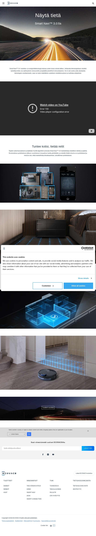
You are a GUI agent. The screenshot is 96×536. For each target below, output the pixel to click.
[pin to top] (92, 504)
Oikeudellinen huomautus (32, 521)
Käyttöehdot (19, 521)
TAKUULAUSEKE (55, 489)
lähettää (88, 448)
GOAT (5, 492)
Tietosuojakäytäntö (8, 521)
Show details (83, 278)
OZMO (29, 489)
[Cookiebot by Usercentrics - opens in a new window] (83, 248)
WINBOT (6, 489)
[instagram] (48, 454)
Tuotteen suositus (48, 407)
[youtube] (53, 454)
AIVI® (28, 496)
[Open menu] (3, 3)
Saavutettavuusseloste (48, 521)
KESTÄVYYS (77, 489)
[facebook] (42, 454)
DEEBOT (6, 486)
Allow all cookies (78, 286)
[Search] (93, 3)
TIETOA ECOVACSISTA (80, 486)
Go (29, 434)
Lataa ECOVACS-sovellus (84, 473)
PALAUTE (53, 492)
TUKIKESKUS (54, 486)
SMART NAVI (31, 492)
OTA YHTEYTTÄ (55, 496)
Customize (46, 286)
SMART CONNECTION (34, 499)
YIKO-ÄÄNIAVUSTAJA (34, 486)
